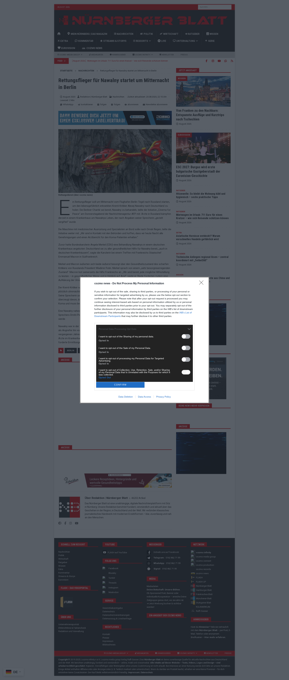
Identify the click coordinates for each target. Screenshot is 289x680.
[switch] (186, 336)
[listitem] (144, 329)
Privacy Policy (163, 396)
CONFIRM (120, 384)
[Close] (202, 283)
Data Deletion (125, 396)
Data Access (144, 396)
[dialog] (144, 340)
